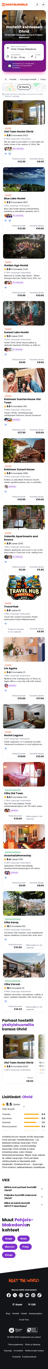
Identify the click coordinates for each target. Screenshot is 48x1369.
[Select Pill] (37, 4)
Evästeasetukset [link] (29, 1357)
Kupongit (8, 1350)
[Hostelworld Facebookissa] (9, 1295)
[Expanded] (6, 79)
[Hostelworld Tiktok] (39, 1295)
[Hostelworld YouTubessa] (27, 1295)
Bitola (23, 1238)
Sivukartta (16, 1357)
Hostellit (15, 1313)
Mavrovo (9, 1246)
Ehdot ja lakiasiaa (32, 1344)
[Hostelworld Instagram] (21, 1295)
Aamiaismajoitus (35, 1313)
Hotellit (24, 1313)
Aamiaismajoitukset (12, 790)
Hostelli (8, 128)
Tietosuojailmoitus (15, 1344)
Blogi (8, 1313)
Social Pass (24, 1320)
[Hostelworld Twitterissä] (15, 1295)
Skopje (8, 1238)
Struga (8, 1255)
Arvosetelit (18, 1350)
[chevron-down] (24, 1106)
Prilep (26, 1246)
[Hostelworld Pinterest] (33, 1295)
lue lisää (16, 96)
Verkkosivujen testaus (34, 1350)
